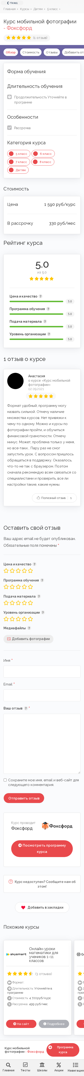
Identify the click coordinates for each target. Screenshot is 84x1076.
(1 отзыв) (40, 38)
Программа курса (65, 1050)
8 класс (45, 162)
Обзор (11, 52)
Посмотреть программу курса (44, 848)
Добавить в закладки (45, 907)
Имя (8, 661)
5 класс (21, 154)
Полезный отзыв (56, 498)
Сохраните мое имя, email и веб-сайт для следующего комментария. (43, 782)
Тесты (25, 1070)
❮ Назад (12, 2)
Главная (8, 1070)
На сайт (22, 1024)
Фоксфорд (22, 828)
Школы (42, 1070)
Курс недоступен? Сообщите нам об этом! (45, 884)
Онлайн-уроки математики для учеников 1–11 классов (43, 955)
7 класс (21, 162)
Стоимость (30, 52)
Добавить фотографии (31, 639)
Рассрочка (22, 128)
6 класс (46, 154)
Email (9, 684)
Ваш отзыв (24, 708)
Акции (58, 1070)
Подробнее (55, 1024)
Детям (21, 170)
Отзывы (52, 52)
